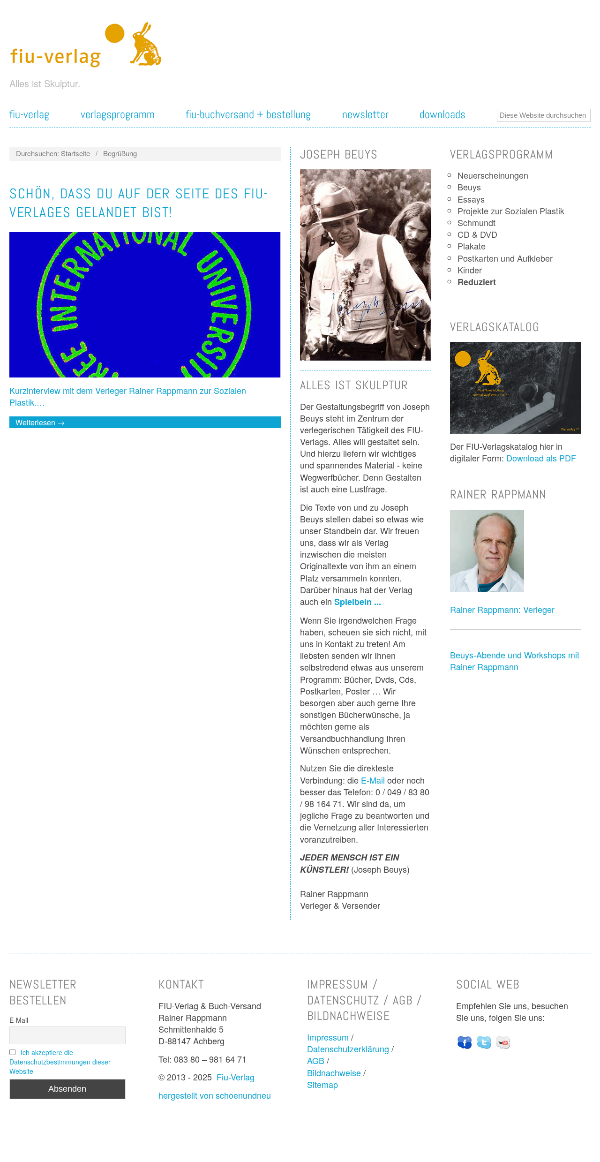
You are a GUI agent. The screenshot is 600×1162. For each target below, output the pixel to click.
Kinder (470, 270)
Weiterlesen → (40, 422)
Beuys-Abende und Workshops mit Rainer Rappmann (514, 660)
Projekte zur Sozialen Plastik (511, 210)
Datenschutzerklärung (348, 1048)
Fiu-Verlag (236, 1077)
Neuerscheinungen (493, 175)
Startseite (75, 153)
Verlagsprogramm (118, 114)
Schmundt (476, 222)
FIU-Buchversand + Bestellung (248, 114)
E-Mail (373, 780)
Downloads (442, 114)
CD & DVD (477, 234)
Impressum (328, 1037)
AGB (315, 1060)
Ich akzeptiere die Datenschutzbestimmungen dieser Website (60, 1062)
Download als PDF (541, 458)
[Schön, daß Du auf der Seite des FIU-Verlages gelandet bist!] (145, 307)
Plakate (472, 246)
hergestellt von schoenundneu (214, 1095)
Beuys (469, 187)
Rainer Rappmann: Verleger (502, 609)
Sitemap (322, 1084)
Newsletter (365, 114)
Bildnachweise (334, 1072)
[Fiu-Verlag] (89, 44)
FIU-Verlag (29, 114)
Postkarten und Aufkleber (505, 258)
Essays (471, 199)
